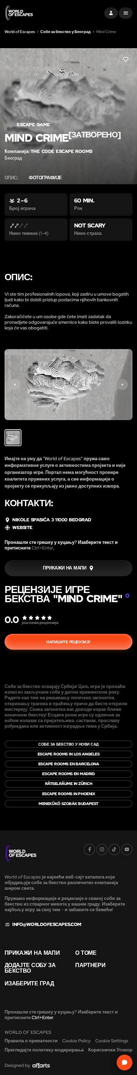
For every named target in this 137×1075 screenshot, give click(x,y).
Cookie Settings (111, 1041)
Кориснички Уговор (110, 1050)
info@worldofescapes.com (46, 924)
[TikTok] (114, 849)
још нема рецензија (40, 622)
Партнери (90, 965)
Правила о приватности (31, 1041)
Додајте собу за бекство (30, 968)
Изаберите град (29, 983)
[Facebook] (89, 849)
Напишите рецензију (68, 641)
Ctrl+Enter (42, 548)
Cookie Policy (76, 1041)
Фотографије (45, 178)
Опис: (11, 178)
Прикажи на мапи (32, 953)
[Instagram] (101, 849)
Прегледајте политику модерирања (44, 1050)
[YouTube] (126, 849)
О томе (85, 953)
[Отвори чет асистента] (124, 1062)
